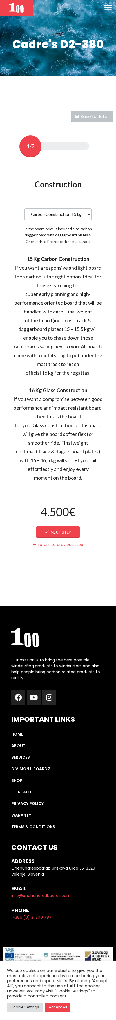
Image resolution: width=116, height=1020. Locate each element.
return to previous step (60, 544)
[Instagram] (49, 697)
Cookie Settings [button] (24, 1007)
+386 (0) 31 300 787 (32, 917)
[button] (108, 7)
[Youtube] (34, 697)
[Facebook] (18, 697)
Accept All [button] (58, 1007)
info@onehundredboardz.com (41, 895)
